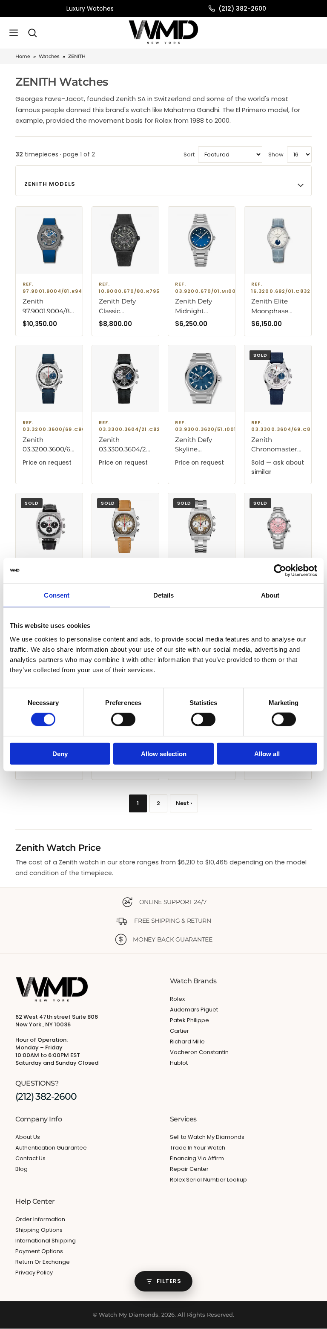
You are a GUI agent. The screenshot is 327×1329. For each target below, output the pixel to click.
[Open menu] (13, 32)
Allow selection (163, 753)
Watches (49, 56)
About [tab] (270, 595)
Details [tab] (163, 595)
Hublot (179, 1063)
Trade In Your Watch (197, 1148)
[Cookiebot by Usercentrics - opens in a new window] (280, 570)
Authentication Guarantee (51, 1148)
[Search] (32, 32)
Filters (169, 1281)
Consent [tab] (56, 595)
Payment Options (39, 1251)
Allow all (267, 753)
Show (276, 154)
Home (22, 56)
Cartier (179, 1031)
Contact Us (30, 1158)
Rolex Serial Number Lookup (208, 1180)
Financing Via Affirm (197, 1158)
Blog (21, 1169)
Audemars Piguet (194, 1010)
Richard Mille (187, 1042)
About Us (27, 1137)
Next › (184, 803)
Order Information (40, 1219)
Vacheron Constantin (199, 1053)
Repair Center (189, 1169)
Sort (189, 154)
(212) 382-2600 (242, 8)
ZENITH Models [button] (49, 184)
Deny (60, 753)
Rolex (177, 999)
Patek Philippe (189, 1021)
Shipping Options (39, 1230)
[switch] (123, 719)
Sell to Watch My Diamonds (207, 1137)
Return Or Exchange (42, 1262)
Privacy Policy (34, 1272)
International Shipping (45, 1241)
